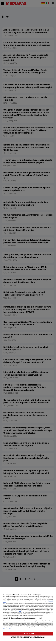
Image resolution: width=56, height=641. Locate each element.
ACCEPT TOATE (28, 634)
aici (20, 611)
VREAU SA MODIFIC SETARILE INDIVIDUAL (28, 637)
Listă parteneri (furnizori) (9, 628)
